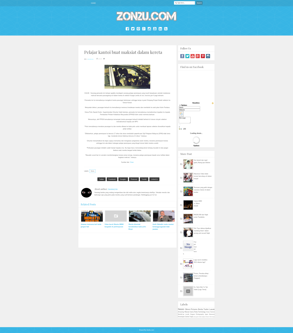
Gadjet (203, 316)
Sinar (132, 162)
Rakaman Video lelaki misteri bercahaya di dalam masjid (203, 176)
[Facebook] (182, 56)
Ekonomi (212, 314)
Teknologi (211, 316)
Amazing (181, 312)
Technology (202, 312)
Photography (200, 314)
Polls (200, 316)
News (92, 171)
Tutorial (212, 312)
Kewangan (181, 316)
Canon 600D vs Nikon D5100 (198, 203)
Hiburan (186, 312)
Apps (206, 314)
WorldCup (181, 314)
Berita (200, 309)
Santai (187, 316)
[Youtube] (193, 56)
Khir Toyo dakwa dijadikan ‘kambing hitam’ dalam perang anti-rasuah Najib (202, 230)
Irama (192, 312)
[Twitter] (187, 56)
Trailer (206, 309)
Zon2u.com (150, 330)
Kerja (208, 312)
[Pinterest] (203, 56)
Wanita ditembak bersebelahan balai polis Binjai (137, 226)
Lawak (212, 309)
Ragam (192, 314)
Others (187, 309)
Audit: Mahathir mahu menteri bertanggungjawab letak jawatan (163, 226)
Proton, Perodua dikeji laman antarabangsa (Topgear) (201, 276)
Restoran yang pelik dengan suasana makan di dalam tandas (203, 190)
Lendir (187, 314)
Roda (196, 312)
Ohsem (207, 316)
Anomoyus (113, 189)
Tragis (191, 316)
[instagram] (208, 56)
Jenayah (196, 316)
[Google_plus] (198, 56)
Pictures (194, 309)
